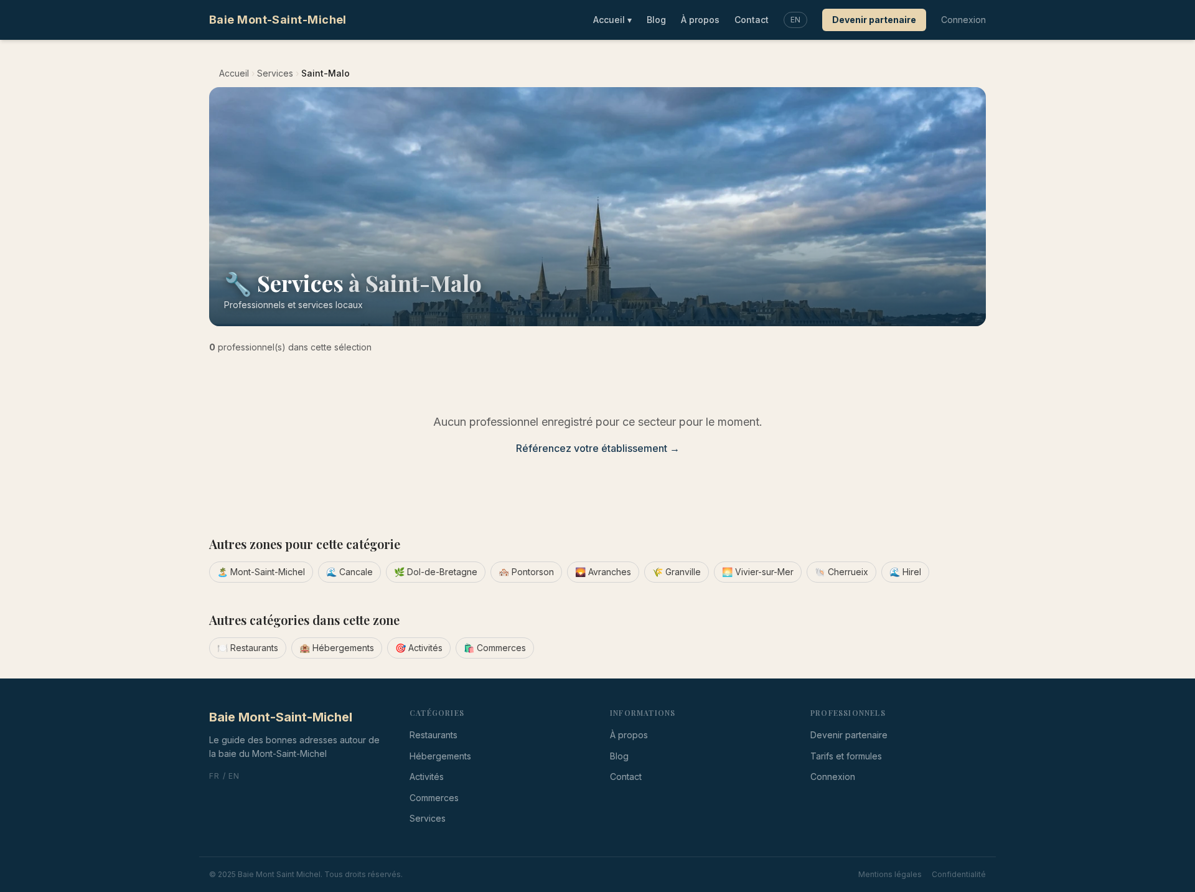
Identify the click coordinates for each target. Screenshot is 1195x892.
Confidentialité (959, 874)
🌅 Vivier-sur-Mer (758, 571)
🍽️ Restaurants (247, 647)
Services (275, 73)
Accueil (612, 19)
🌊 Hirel (905, 571)
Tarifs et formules (846, 756)
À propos (700, 19)
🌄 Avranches (603, 571)
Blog (656, 19)
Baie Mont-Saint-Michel (278, 19)
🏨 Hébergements (336, 647)
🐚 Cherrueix (841, 571)
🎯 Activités (419, 647)
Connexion (963, 19)
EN (795, 19)
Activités (427, 776)
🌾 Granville (676, 571)
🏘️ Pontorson (526, 571)
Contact (751, 19)
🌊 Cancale (349, 571)
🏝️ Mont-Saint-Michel (261, 571)
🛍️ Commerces (495, 647)
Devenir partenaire (874, 19)
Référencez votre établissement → (598, 448)
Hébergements (440, 756)
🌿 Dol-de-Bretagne (435, 571)
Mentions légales (890, 874)
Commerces (434, 797)
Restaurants (433, 735)
